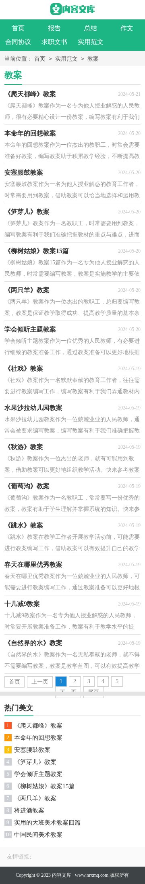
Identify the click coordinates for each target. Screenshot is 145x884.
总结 (90, 28)
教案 (93, 59)
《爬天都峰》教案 (38, 725)
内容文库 (61, 875)
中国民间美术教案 (38, 834)
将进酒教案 (29, 810)
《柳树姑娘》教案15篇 (44, 786)
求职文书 (54, 41)
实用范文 (91, 41)
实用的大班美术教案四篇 (47, 822)
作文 (126, 28)
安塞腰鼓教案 (32, 750)
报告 (54, 28)
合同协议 (18, 41)
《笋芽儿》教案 (35, 762)
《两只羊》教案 (35, 798)
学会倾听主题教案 (38, 774)
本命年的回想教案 (38, 737)
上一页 (39, 682)
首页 (18, 28)
